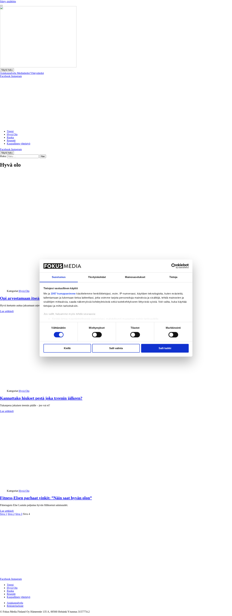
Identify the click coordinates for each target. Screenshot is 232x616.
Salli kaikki (165, 348)
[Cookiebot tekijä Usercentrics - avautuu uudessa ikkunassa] (174, 265)
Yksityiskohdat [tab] (97, 277)
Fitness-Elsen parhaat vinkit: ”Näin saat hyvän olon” (46, 498)
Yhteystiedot (37, 73)
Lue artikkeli (7, 311)
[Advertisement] (116, 103)
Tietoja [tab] (173, 277)
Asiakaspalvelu (8, 73)
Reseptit (11, 140)
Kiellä (67, 348)
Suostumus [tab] (59, 277)
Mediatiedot (23, 73)
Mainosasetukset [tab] (135, 277)
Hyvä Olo (12, 134)
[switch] (97, 334)
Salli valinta (116, 348)
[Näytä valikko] (1, 5)
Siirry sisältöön (8, 1)
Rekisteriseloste (15, 605)
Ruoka (10, 137)
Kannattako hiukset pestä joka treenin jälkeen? (41, 398)
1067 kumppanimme (63, 293)
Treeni (10, 131)
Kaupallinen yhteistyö (18, 143)
